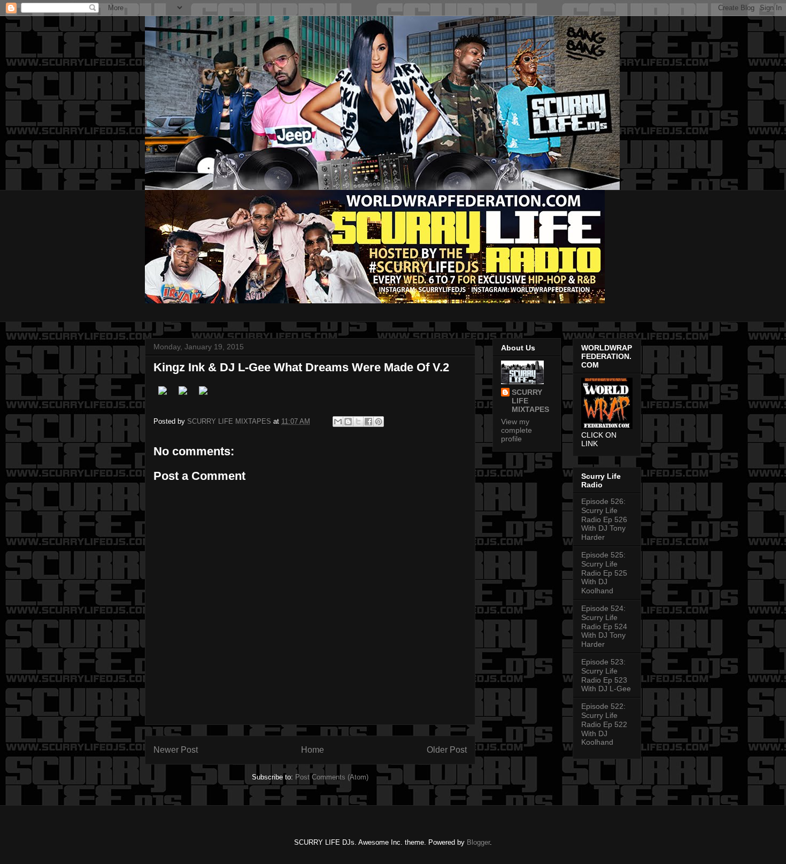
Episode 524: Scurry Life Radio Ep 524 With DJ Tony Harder (604, 626)
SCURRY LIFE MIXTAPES (530, 401)
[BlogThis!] (348, 421)
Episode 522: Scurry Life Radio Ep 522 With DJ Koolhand (604, 724)
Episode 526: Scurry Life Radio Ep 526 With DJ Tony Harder (604, 519)
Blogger (478, 842)
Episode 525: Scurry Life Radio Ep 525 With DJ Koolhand (604, 572)
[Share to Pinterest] (378, 421)
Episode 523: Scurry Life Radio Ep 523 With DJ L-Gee (606, 675)
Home (312, 749)
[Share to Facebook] (368, 421)
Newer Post (175, 749)
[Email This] (338, 421)
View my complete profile (516, 430)
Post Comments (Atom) (331, 777)
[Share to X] (358, 421)
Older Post (447, 749)
